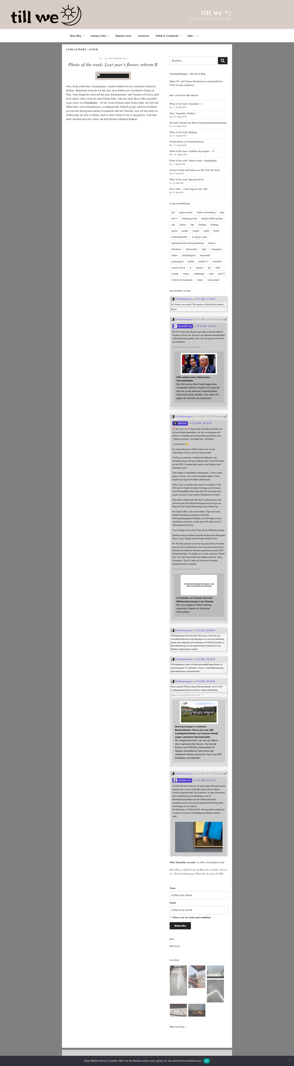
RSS (221, 873)
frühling (214, 224)
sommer (199, 267)
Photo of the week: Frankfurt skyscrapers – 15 (192, 151)
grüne (206, 230)
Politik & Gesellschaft (167, 35)
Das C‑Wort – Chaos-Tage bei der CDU (189, 189)
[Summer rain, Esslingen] (178, 981)
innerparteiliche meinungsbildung (188, 243)
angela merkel (185, 212)
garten (174, 230)
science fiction (178, 267)
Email (173, 902)
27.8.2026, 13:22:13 (206, 326)
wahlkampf (199, 273)
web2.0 (221, 273)
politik (191, 261)
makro (175, 255)
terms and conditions (200, 917)
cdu (173, 224)
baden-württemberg (206, 212)
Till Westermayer (183, 299)
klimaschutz (191, 249)
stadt (217, 267)
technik (175, 273)
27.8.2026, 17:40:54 (205, 299)
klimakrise (177, 249)
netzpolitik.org (184, 326)
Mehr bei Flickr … (179, 1026)
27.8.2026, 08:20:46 (205, 681)
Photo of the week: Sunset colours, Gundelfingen (193, 160)
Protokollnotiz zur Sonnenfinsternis (187, 141)
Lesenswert (143, 35)
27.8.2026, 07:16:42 (205, 780)
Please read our (192, 917)
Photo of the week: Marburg (183, 132)
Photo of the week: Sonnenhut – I (186, 103)
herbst (216, 230)
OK (206, 1060)
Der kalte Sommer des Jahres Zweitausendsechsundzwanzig (198, 122)
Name (173, 888)
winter (200, 279)
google (196, 230)
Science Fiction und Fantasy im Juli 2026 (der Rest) (195, 170)
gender (185, 230)
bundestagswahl (189, 218)
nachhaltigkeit (188, 255)
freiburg (202, 224)
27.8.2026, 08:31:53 (201, 423)
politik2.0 (203, 261)
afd (173, 212)
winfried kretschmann (182, 279)
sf (190, 267)
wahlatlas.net (184, 780)
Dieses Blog (75, 35)
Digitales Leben (123, 35)
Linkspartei (216, 249)
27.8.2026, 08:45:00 (205, 630)
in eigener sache (199, 236)
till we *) (216, 12)
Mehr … (191, 35)
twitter (186, 273)
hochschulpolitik (179, 236)
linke (204, 249)
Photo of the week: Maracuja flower (187, 179)
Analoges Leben (98, 35)
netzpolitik (205, 255)
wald (211, 273)
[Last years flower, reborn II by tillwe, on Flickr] (113, 76)
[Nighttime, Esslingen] (196, 1011)
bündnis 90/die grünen (212, 218)
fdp (192, 224)
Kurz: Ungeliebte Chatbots (182, 113)
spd (209, 267)
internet (211, 243)
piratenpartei (178, 261)
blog (222, 212)
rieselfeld (217, 261)
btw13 (174, 218)
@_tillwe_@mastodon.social (210, 862)
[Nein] (289, 1061)
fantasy (182, 224)
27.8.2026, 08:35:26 (205, 659)
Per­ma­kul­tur (90, 102)
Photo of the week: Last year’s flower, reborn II (112, 64)
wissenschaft (213, 279)
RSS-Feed (174, 946)
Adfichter (181, 423)
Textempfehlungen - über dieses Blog (188, 73)
